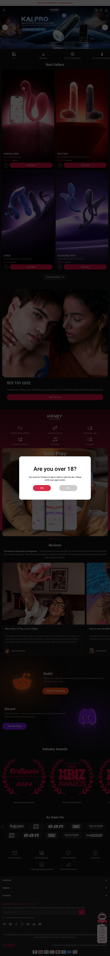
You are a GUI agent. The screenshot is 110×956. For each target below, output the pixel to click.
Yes (42, 488)
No (68, 488)
